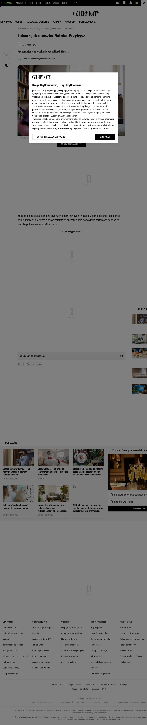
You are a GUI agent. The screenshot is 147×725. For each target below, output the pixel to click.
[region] (73, 107)
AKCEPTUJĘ (105, 137)
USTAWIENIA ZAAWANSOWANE (51, 137)
